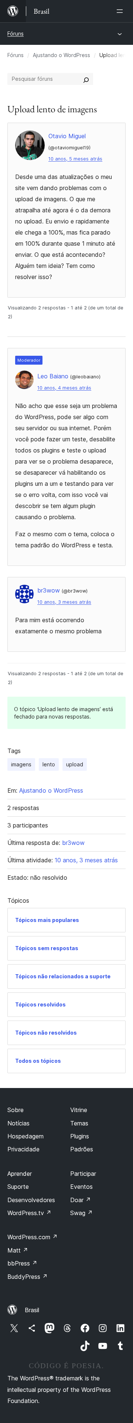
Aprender (19, 1173)
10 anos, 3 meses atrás (64, 602)
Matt (17, 1250)
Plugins (79, 1136)
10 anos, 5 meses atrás (75, 159)
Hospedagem (25, 1136)
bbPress (22, 1263)
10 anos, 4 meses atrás (64, 388)
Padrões (81, 1149)
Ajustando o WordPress (61, 55)
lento (48, 764)
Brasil (32, 1310)
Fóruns (15, 33)
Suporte (18, 1186)
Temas (79, 1123)
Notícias (18, 1123)
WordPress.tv (29, 1213)
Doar (80, 1200)
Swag (81, 1213)
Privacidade (23, 1149)
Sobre (15, 1110)
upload (74, 764)
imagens (21, 764)
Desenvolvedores (31, 1200)
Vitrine (78, 1110)
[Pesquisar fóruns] (86, 79)
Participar (83, 1173)
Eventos (81, 1186)
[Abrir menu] (121, 11)
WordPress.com (32, 1237)
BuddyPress (27, 1276)
